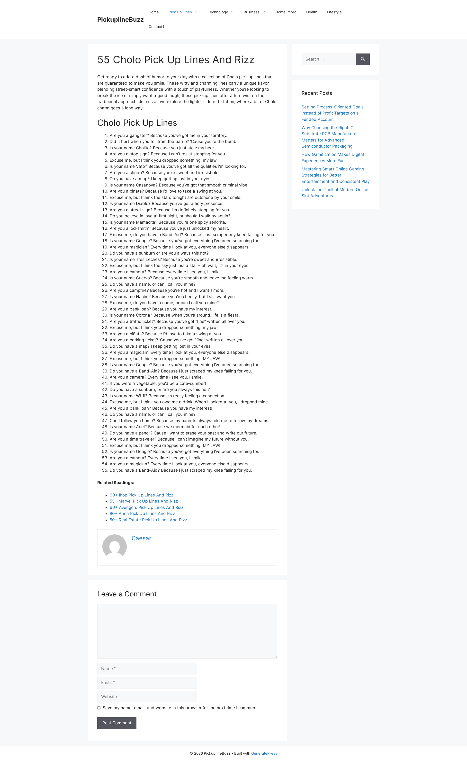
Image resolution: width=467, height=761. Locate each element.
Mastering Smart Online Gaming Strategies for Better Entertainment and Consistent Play (336, 175)
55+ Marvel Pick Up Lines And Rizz (144, 501)
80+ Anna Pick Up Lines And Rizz (142, 513)
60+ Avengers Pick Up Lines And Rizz (146, 507)
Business (252, 12)
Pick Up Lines (180, 12)
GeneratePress (264, 753)
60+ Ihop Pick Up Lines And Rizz (141, 495)
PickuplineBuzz (120, 19)
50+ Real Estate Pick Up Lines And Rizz (148, 519)
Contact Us (158, 26)
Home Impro (285, 12)
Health (311, 12)
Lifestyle (334, 12)
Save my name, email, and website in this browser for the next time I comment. (180, 707)
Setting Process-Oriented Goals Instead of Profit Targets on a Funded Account (333, 113)
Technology (218, 12)
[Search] (363, 59)
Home (154, 12)
